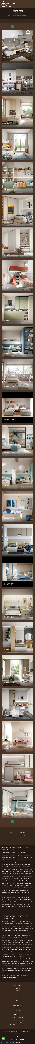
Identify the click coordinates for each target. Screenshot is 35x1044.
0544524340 (18, 1022)
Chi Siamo (17, 988)
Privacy (2, 1042)
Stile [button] (11, 835)
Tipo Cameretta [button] (11, 839)
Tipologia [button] (23, 835)
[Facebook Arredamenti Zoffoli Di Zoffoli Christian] (18, 1036)
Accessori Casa (17, 1008)
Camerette (25, 15)
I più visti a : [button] (23, 839)
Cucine (17, 1003)
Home (8, 15)
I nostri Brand (17, 993)
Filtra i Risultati (17, 21)
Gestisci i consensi (15, 1042)
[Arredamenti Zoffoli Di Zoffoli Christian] (9, 4)
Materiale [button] (23, 832)
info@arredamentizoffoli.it (18, 1025)
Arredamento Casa (16, 15)
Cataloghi (17, 990)
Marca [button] (11, 832)
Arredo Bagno (17, 1010)
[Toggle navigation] (32, 4)
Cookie (7, 1042)
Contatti (18, 995)
